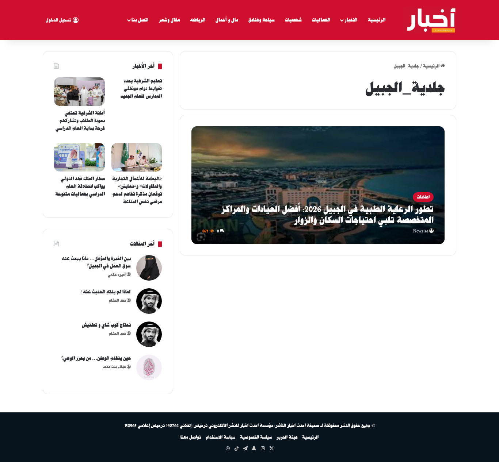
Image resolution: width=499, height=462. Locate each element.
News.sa (420, 231)
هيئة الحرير (287, 437)
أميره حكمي (117, 275)
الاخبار (350, 20)
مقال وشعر (169, 20)
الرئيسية (376, 20)
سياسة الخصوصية (256, 437)
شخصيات (293, 20)
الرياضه (197, 20)
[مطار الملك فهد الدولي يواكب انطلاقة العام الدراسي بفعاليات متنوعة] (79, 157)
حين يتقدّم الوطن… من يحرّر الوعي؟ (96, 358)
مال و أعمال (227, 20)
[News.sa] (430, 20)
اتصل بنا (140, 20)
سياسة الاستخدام (220, 437)
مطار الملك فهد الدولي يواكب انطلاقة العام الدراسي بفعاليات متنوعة (80, 186)
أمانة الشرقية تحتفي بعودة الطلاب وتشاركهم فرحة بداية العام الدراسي (80, 120)
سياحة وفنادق (261, 20)
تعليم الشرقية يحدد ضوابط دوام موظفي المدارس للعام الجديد (141, 88)
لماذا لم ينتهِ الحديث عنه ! (106, 291)
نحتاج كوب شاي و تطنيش (106, 325)
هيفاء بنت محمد (114, 367)
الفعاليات (321, 20)
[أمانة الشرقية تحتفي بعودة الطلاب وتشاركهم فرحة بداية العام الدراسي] (79, 91)
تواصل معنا (190, 437)
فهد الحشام (117, 301)
